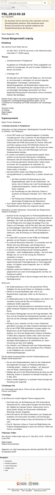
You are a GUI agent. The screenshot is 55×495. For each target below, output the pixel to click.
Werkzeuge (52, 7)
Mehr (13, 7)
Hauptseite (10, 34)
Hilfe (6, 470)
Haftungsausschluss (40, 490)
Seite (7, 7)
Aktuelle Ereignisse (11, 463)
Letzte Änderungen (11, 466)
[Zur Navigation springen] (4, 3)
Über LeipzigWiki (26, 490)
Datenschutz (16, 490)
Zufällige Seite (9, 468)
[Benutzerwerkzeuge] (51, 3)
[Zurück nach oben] (27, 477)
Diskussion (10, 7)
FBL (17, 34)
